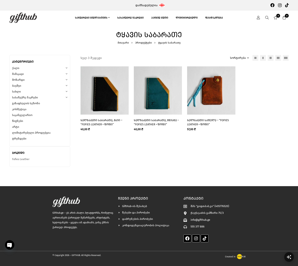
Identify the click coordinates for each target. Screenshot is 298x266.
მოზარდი (18, 79)
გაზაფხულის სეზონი (26, 103)
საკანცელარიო (22, 115)
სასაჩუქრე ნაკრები (25, 97)
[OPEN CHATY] (9, 245)
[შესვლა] (258, 18)
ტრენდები (19, 138)
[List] (255, 58)
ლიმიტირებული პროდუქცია (31, 132)
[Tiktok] (204, 238)
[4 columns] (278, 58)
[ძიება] (267, 18)
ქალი (15, 68)
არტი (15, 126)
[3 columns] (271, 58)
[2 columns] (263, 58)
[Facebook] (272, 5)
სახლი (16, 91)
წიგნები (17, 121)
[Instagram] (280, 5)
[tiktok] (287, 5)
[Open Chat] (289, 257)
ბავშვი (16, 85)
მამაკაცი (18, 74)
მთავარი (123, 42)
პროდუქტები (143, 42)
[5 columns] (286, 58)
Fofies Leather (20, 159)
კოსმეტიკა (19, 109)
